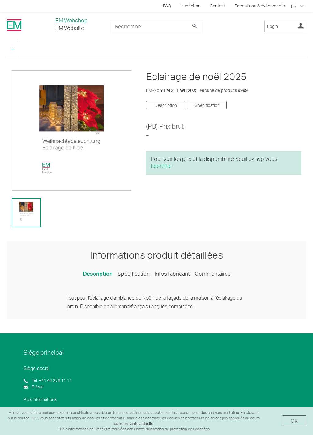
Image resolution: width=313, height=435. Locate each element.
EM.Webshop (71, 20)
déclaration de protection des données (178, 429)
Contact (217, 5)
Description (166, 105)
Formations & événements (259, 5)
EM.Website (69, 28)
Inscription (190, 5)
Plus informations (40, 399)
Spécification (207, 105)
